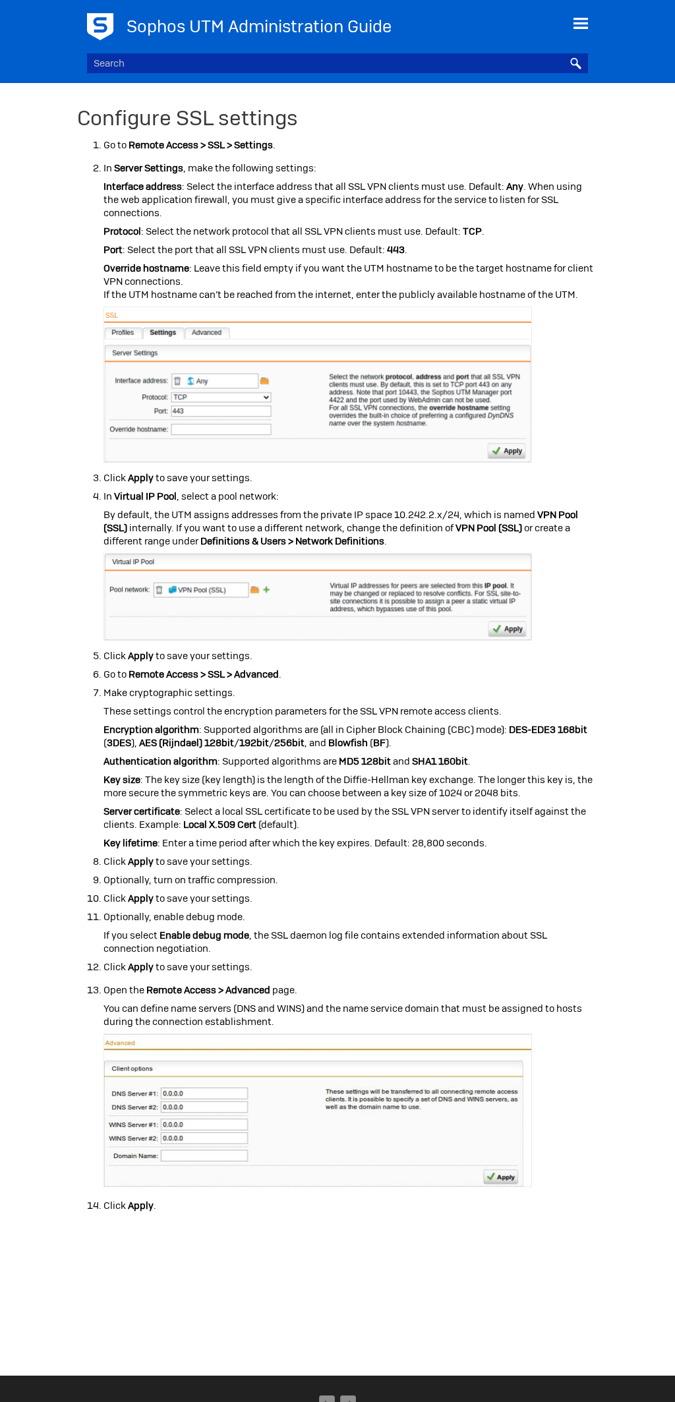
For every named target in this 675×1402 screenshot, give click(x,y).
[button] (576, 63)
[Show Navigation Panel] (581, 23)
